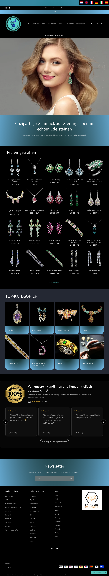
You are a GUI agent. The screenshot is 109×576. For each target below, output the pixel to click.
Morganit (33, 537)
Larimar (32, 530)
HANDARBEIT (87, 363)
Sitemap (8, 526)
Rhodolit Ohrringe (54, 240)
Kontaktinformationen (66, 575)
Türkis (57, 533)
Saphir (57, 514)
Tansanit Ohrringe (14, 271)
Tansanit (58, 522)
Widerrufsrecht (10, 504)
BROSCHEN (62, 330)
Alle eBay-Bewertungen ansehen (54, 442)
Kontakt (8, 515)
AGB (6, 500)
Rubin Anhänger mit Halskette (34, 210)
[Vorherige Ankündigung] (35, 8)
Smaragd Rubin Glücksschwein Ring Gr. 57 (94, 180)
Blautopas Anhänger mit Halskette (34, 180)
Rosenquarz (59, 506)
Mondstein (33, 534)
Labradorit (33, 526)
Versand (8, 511)
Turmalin (58, 529)
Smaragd (58, 518)
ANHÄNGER (12, 330)
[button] (61, 24)
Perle (57, 495)
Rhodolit (58, 503)
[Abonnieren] (71, 478)
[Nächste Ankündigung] (73, 8)
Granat (32, 519)
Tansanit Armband (34, 271)
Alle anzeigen (54, 282)
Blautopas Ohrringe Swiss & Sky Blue (74, 180)
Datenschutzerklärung (13, 507)
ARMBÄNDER (12, 363)
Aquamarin (34, 504)
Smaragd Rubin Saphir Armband (74, 241)
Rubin (57, 510)
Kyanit (32, 522)
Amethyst (33, 496)
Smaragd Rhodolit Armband (54, 271)
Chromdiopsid (35, 511)
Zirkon (57, 537)
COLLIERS (86, 330)
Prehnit (57, 499)
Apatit (32, 500)
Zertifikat (8, 522)
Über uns (8, 519)
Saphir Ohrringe (74, 271)
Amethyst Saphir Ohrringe (94, 210)
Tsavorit (57, 525)
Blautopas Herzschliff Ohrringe (15, 180)
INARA (11, 575)
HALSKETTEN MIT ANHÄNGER (39, 364)
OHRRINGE (36, 330)
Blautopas (33, 507)
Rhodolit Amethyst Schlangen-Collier (15, 211)
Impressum (9, 496)
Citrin (32, 515)
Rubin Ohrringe (54, 210)
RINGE (59, 363)
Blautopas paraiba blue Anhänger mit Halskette (94, 241)
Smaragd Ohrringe (54, 180)
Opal (31, 541)
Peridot (57, 491)
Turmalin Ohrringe (15, 240)
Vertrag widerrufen (11, 530)
